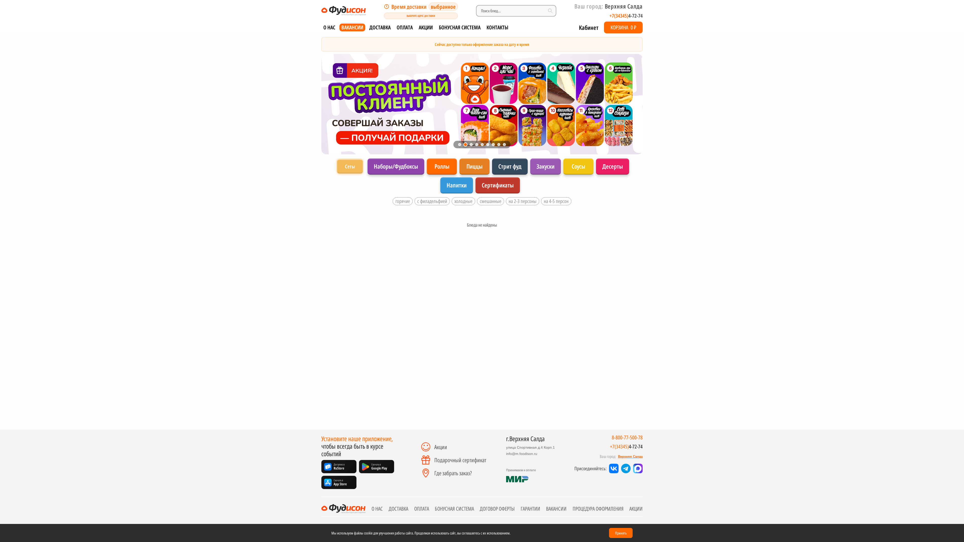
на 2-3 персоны (522, 201)
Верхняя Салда (630, 456)
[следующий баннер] (633, 104)
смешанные (490, 201)
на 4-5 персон (556, 201)
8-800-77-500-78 (627, 437)
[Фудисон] (343, 11)
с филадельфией (432, 201)
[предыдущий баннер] (330, 104)
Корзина (623, 27)
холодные (463, 201)
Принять (621, 532)
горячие (402, 201)
